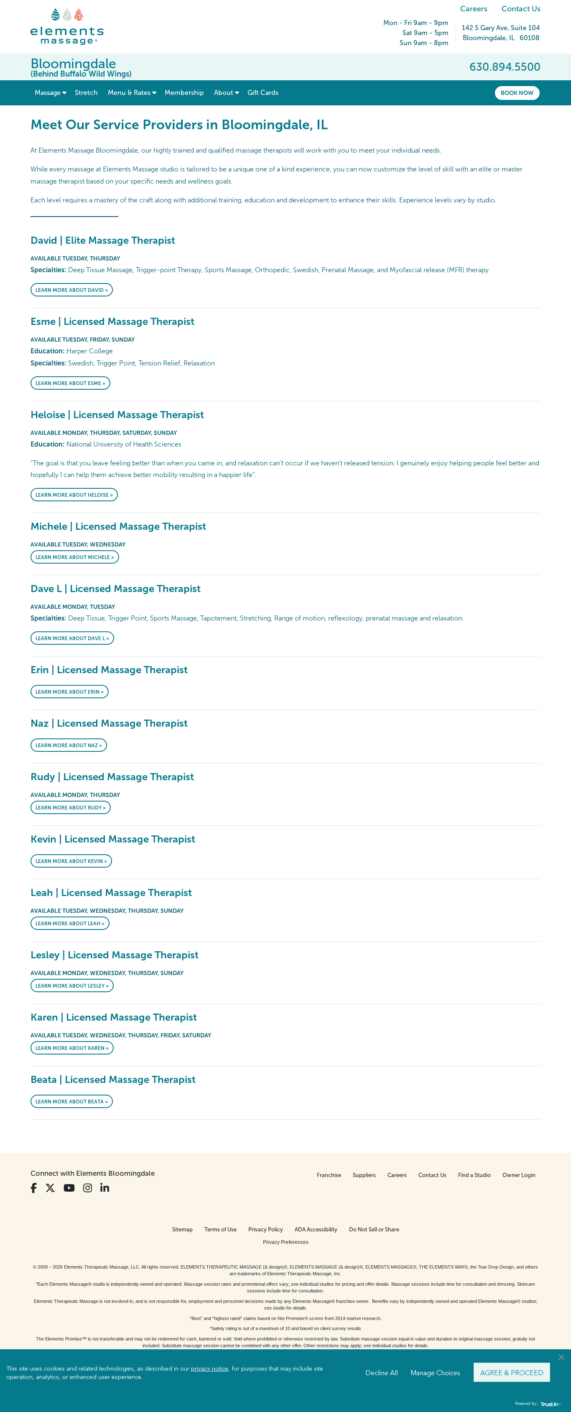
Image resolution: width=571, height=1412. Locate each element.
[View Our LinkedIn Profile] (104, 1188)
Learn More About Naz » (69, 745)
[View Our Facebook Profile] (33, 1188)
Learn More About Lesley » (72, 986)
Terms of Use (220, 1229)
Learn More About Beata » (72, 1102)
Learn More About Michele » (75, 557)
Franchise (329, 1175)
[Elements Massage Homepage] (73, 27)
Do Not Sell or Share (374, 1229)
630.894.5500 (504, 67)
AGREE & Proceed (511, 1372)
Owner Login (518, 1175)
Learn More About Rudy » (71, 808)
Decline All (381, 1372)
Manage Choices (435, 1372)
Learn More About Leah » (70, 924)
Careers (473, 9)
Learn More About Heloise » (74, 495)
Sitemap (182, 1229)
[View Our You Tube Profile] (69, 1188)
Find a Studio (474, 1175)
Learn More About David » (72, 290)
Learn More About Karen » (72, 1048)
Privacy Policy (265, 1229)
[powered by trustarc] (550, 1403)
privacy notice (209, 1368)
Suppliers (364, 1175)
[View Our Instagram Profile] (87, 1188)
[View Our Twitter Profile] (50, 1188)
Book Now (517, 92)
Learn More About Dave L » (72, 638)
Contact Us (521, 9)
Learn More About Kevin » (71, 861)
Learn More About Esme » (70, 383)
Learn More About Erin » (70, 692)
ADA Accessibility (316, 1229)
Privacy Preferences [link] (285, 1242)
